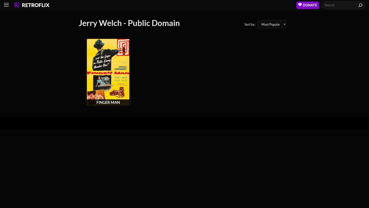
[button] (6, 5)
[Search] (360, 5)
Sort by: (249, 24)
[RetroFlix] (32, 5)
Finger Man (108, 102)
